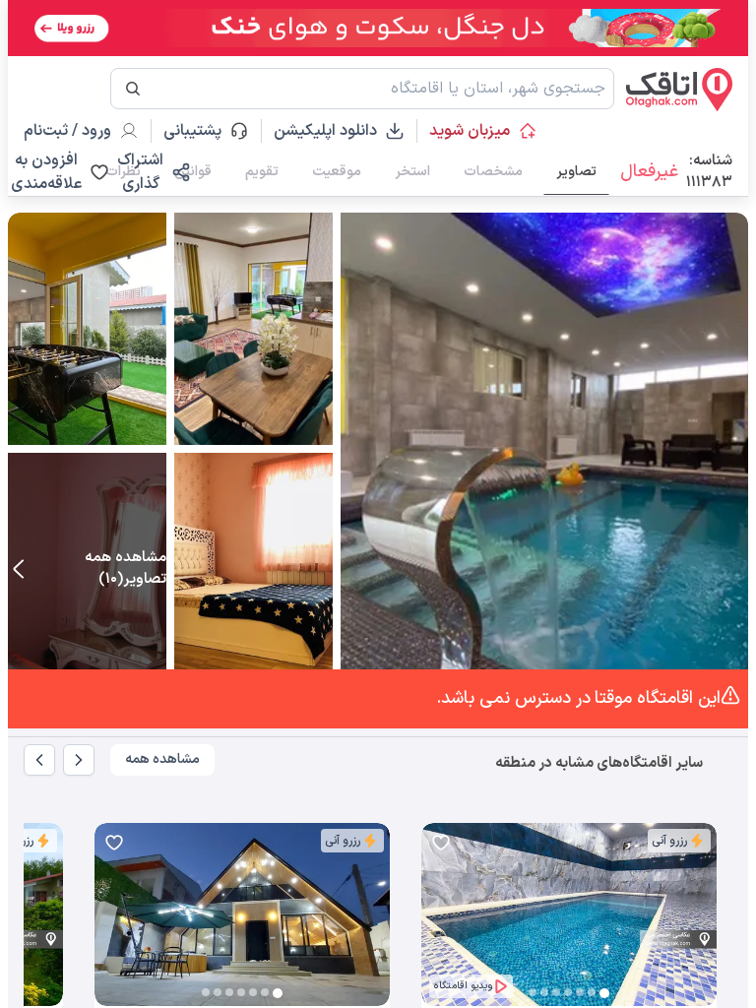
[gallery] (437, 924)
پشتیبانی (201, 131)
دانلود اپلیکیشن (325, 131)
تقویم (262, 171)
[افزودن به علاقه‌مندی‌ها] (441, 842)
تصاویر (576, 171)
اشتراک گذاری (140, 172)
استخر (412, 171)
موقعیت (336, 171)
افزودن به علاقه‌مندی (46, 172)
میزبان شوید (469, 131)
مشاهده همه (162, 759)
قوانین (193, 171)
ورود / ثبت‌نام (67, 131)
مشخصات (493, 171)
